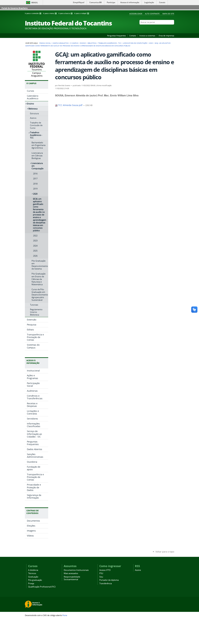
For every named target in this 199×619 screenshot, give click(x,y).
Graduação (33, 576)
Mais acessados (71, 573)
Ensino (83, 43)
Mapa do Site (168, 13)
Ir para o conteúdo (33, 13)
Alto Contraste (152, 13)
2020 (151, 43)
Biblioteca (92, 43)
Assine (138, 570)
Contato (132, 35)
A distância (33, 570)
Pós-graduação (35, 580)
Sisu (101, 576)
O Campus (74, 43)
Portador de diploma (109, 580)
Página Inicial (45, 43)
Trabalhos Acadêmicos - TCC (109, 43)
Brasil (34, 2)
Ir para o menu (49, 13)
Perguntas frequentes (116, 35)
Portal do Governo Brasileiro (15, 8)
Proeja (31, 583)
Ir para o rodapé (81, 13)
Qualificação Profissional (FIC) (42, 586)
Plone (64, 615)
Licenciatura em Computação (135, 43)
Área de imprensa (166, 35)
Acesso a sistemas (147, 35)
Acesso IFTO (105, 570)
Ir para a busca (65, 13)
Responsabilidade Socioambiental (72, 578)
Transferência (105, 583)
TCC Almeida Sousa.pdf (70, 105)
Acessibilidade (135, 13)
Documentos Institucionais (76, 570)
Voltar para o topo (164, 551)
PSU (101, 573)
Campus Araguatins (60, 43)
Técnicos (32, 573)
